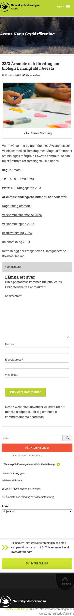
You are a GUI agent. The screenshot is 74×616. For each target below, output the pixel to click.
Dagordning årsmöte (16, 206)
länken (19, 256)
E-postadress (14, 359)
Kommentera (33, 75)
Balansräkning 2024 (16, 242)
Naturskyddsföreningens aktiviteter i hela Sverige (29, 464)
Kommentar (13, 296)
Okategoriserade (54, 251)
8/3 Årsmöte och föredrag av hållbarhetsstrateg (28, 496)
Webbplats (11, 374)
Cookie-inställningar (17, 609)
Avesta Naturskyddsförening (27, 33)
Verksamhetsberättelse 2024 (22, 215)
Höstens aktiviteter (12, 480)
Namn (9, 344)
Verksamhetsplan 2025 (18, 224)
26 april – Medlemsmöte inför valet (21, 488)
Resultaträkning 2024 (17, 233)
